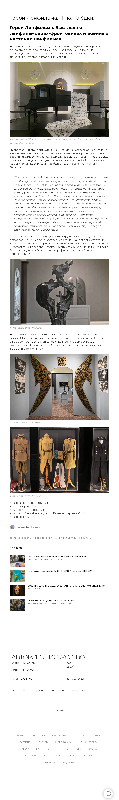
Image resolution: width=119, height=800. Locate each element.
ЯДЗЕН (39, 690)
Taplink (25, 749)
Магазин (21, 735)
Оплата (72, 756)
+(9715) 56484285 (75, 678)
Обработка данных (34, 756)
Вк (37, 749)
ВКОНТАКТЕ (18, 690)
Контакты (42, 742)
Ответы (57, 756)
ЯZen (78, 749)
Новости (82, 735)
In (57, 749)
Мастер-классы (61, 735)
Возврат (88, 756)
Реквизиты (49, 762)
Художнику (69, 762)
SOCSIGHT (25, 742)
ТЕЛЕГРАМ (58, 690)
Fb (67, 749)
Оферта (92, 749)
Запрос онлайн (64, 742)
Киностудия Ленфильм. (28, 509)
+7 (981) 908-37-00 (21, 678)
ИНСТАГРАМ (77, 690)
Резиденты (39, 735)
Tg (47, 749)
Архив (98, 735)
